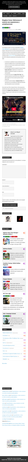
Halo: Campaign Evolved (9, 313)
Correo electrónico (5, 186)
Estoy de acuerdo (14, 6)
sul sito (3, 403)
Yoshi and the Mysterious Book (8, 345)
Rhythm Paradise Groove (7, 332)
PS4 (3, 267)
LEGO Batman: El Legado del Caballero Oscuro (11, 353)
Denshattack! (5, 335)
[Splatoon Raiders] (6, 256)
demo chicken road (5, 395)
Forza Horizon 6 (6, 348)
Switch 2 (16, 236)
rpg (3, 126)
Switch (13, 236)
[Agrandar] (24, 33)
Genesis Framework (17, 459)
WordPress (22, 459)
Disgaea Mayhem (7, 279)
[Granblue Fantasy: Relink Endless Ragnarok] (6, 272)
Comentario (4, 164)
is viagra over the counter (7, 415)
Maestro (12, 419)
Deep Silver (10, 125)
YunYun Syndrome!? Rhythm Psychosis (10, 356)
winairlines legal (5, 407)
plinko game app (5, 399)
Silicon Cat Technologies (17, 458)
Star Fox (4, 342)
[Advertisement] (13, 375)
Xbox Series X (6, 27)
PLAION (24, 125)
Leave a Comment (18, 29)
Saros (4, 350)
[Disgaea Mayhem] (6, 287)
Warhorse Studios (12, 55)
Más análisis (4, 363)
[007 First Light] (6, 301)
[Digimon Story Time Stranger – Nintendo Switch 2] (6, 242)
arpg (8, 125)
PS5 (3, 27)
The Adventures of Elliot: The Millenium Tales (11, 338)
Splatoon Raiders (7, 248)
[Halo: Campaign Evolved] (6, 321)
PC (9, 27)
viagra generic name (6, 411)
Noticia (7, 123)
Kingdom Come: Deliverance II (17, 125)
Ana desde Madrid (5, 423)
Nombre (4, 179)
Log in (25, 459)
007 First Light (7, 293)
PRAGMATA (5, 359)
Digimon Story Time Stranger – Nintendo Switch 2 (11, 233)
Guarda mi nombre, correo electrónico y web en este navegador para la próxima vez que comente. (13, 200)
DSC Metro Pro (10, 459)
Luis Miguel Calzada (6, 419)
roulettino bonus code (6, 391)
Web (3, 192)
